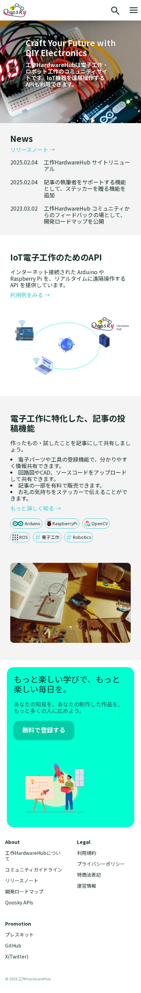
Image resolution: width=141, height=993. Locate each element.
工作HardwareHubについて (33, 856)
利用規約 (86, 853)
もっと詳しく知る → (35, 508)
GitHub (13, 946)
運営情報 (86, 886)
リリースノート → (32, 149)
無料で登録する (43, 729)
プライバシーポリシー (101, 864)
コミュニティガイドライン (33, 870)
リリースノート (21, 881)
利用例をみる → (30, 295)
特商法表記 (89, 875)
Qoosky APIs (19, 902)
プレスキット (19, 935)
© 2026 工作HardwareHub (28, 978)
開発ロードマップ (24, 892)
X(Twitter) (16, 956)
